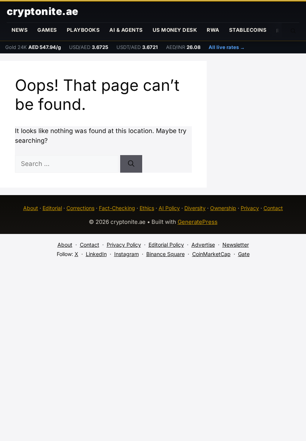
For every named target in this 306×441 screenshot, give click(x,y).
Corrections (80, 208)
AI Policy (169, 208)
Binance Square (165, 254)
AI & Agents (126, 30)
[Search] (131, 164)
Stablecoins (248, 30)
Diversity (195, 208)
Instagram (126, 254)
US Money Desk (175, 30)
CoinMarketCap (211, 254)
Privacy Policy (124, 244)
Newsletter (235, 244)
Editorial (52, 208)
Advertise (203, 244)
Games (47, 30)
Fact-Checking (117, 208)
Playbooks (83, 30)
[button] (293, 30)
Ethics (147, 208)
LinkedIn (96, 254)
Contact (273, 208)
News (20, 30)
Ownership (223, 208)
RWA (213, 30)
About (30, 208)
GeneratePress (198, 221)
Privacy (250, 208)
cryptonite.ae (42, 11)
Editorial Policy (166, 244)
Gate (244, 254)
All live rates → (227, 47)
